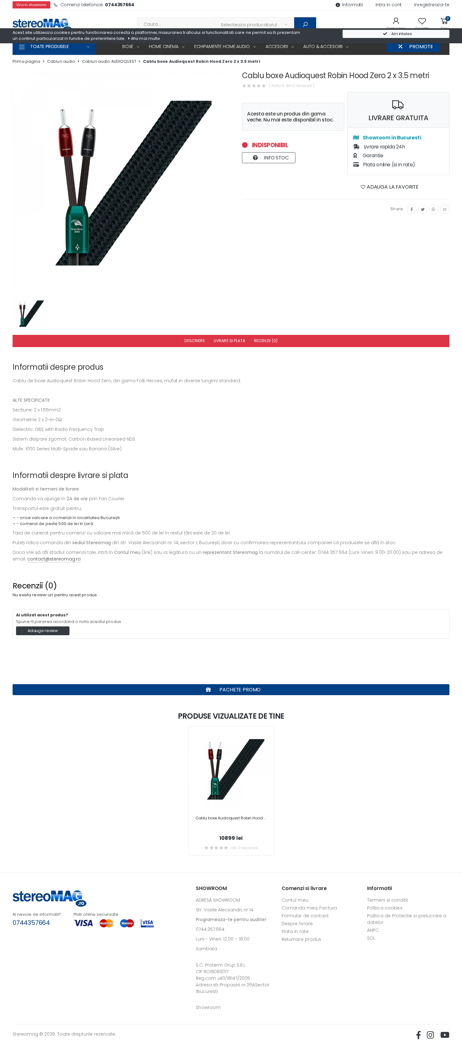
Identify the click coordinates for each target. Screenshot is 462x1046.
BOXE (127, 46)
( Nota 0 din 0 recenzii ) (292, 85)
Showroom (208, 1007)
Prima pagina (27, 61)
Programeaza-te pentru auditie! (231, 919)
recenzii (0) (266, 340)
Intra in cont (389, 5)
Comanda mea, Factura (309, 908)
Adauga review (43, 630)
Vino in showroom (31, 5)
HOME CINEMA (163, 46)
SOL (371, 938)
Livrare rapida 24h (383, 146)
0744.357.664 (210, 929)
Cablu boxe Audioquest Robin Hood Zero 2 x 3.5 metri (201, 61)
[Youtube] (444, 1035)
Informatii (352, 5)
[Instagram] (433, 209)
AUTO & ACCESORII (323, 46)
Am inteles (401, 33)
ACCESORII (277, 46)
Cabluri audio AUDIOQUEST (109, 61)
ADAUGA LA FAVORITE (392, 187)
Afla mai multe (145, 38)
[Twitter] (422, 209)
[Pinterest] (444, 209)
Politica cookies (385, 908)
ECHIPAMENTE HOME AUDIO (222, 46)
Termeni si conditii (387, 900)
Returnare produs (302, 939)
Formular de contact (305, 916)
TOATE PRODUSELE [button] (49, 46)
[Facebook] (411, 209)
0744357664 (31, 922)
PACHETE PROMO (239, 689)
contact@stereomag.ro (54, 559)
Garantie (372, 155)
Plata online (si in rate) (388, 164)
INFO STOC (275, 157)
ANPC (373, 930)
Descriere (194, 340)
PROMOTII (420, 46)
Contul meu (295, 900)
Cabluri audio (61, 61)
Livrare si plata (229, 340)
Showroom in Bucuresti (391, 137)
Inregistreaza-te (431, 5)
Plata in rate (295, 931)
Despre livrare (297, 923)
